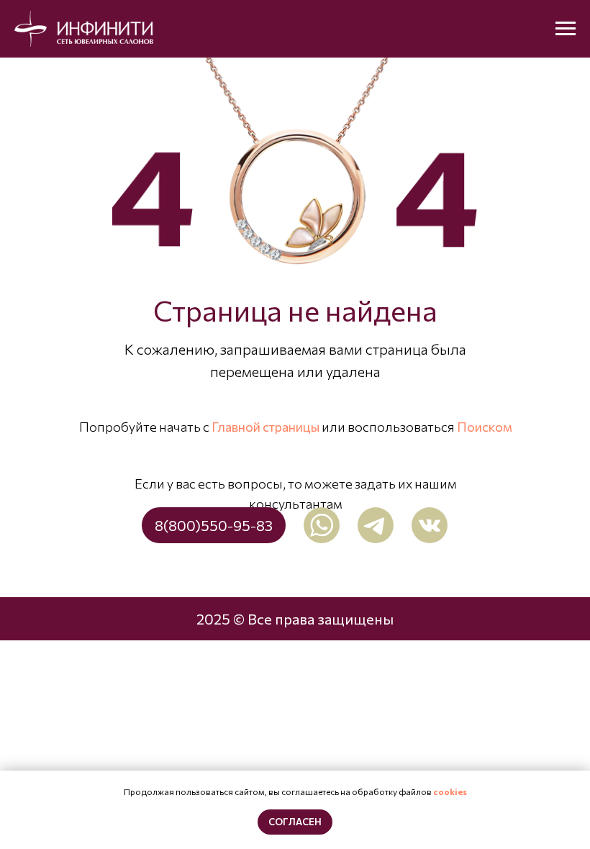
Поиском (484, 427)
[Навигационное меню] (565, 29)
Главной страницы (265, 427)
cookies (450, 791)
